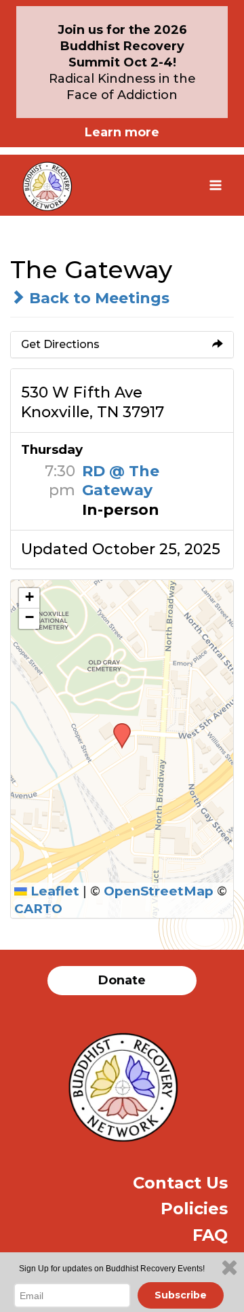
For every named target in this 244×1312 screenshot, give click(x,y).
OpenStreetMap (159, 891)
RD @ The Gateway (120, 481)
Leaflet (53, 891)
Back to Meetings (97, 298)
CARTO (38, 909)
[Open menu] (215, 184)
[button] (117, 727)
